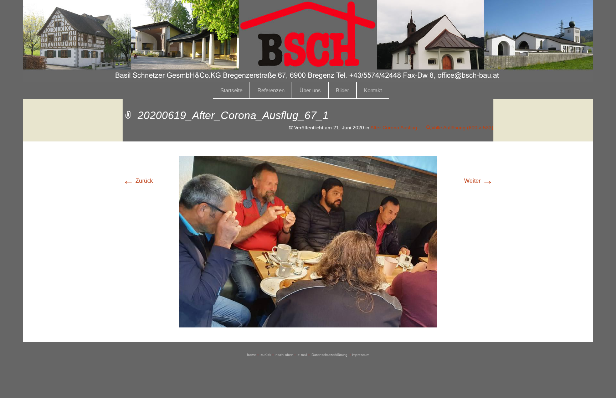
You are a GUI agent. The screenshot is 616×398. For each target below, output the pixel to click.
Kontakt (373, 90)
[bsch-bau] (307, 41)
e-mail (302, 355)
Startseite (231, 90)
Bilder (342, 90)
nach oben (284, 355)
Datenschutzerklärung (330, 355)
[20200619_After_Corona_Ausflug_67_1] (308, 241)
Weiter (478, 181)
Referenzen (270, 90)
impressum (360, 355)
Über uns (310, 90)
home (251, 355)
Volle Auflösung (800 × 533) (462, 127)
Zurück (138, 181)
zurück (266, 355)
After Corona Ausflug (393, 127)
